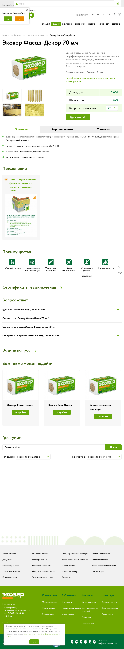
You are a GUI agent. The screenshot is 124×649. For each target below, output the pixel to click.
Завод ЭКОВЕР (9, 553)
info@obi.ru (7, 616)
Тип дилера (8, 456)
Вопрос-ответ (103, 24)
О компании (49, 595)
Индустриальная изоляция (43, 571)
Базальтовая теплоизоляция (104, 565)
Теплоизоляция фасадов (42, 577)
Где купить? (77, 117)
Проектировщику (69, 571)
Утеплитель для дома (11, 571)
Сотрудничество (89, 602)
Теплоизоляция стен (100, 559)
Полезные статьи (9, 577)
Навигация (108, 595)
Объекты (91, 24)
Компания (45, 24)
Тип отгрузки (78, 456)
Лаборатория (98, 571)
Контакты (87, 595)
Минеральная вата (40, 553)
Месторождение (39, 559)
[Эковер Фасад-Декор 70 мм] (12, 95)
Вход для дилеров (110, 608)
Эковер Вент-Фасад (60, 405)
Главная (5, 35)
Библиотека (80, 24)
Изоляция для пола (10, 565)
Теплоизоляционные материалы (75, 559)
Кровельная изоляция (101, 553)
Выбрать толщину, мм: (83, 108)
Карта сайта (107, 613)
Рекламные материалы (41, 565)
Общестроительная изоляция (75, 553)
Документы (7, 559)
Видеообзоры (68, 613)
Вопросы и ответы (109, 602)
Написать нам (88, 623)
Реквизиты (66, 577)
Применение (67, 24)
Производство (68, 565)
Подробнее (20, 412)
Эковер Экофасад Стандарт (100, 407)
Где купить (116, 24)
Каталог (56, 24)
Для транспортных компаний (90, 610)
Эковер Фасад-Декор (20, 405)
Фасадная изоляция (35, 35)
